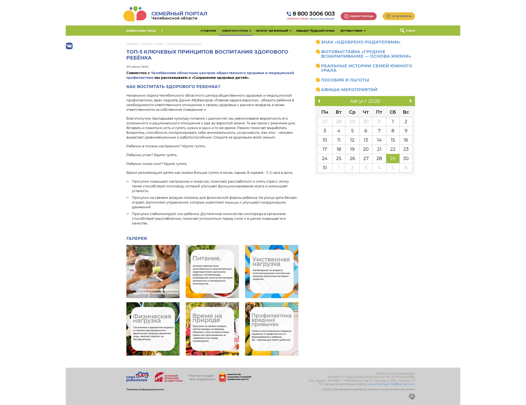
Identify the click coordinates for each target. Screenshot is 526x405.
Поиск (410, 30)
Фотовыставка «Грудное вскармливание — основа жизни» (366, 54)
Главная (132, 44)
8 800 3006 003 (314, 14)
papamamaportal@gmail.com (391, 384)
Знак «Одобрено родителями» (360, 42)
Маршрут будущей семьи (315, 30)
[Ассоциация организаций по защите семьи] (169, 381)
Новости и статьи (235, 30)
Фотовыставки (351, 30)
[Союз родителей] (137, 381)
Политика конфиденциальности (145, 389)
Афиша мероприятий (349, 89)
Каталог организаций (272, 30)
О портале (208, 30)
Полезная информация (184, 44)
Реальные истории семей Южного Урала (366, 68)
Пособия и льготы (345, 80)
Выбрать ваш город (141, 30)
